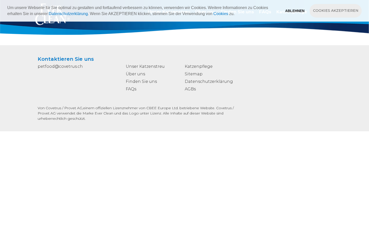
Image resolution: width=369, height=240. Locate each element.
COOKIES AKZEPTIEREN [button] (335, 10)
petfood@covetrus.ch (60, 66)
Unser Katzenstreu (145, 66)
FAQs (131, 89)
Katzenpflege (199, 66)
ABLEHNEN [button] (294, 11)
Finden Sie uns (141, 81)
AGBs (190, 89)
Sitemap (194, 74)
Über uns (135, 74)
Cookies (220, 14)
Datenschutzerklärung (68, 14)
